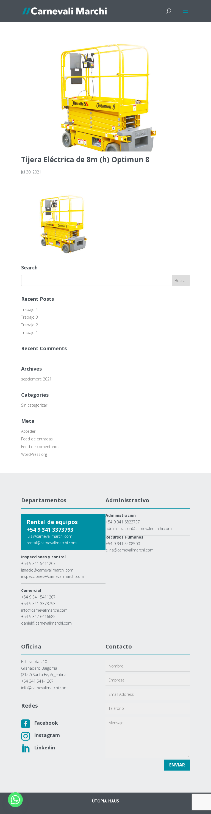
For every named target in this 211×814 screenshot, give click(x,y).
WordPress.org (34, 454)
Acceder (28, 431)
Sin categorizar (34, 405)
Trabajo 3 (29, 317)
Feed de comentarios (40, 446)
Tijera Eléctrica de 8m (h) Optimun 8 (85, 159)
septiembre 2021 (36, 379)
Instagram (47, 735)
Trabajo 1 (29, 332)
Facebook (46, 722)
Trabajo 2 (29, 324)
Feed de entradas (37, 439)
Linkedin (44, 747)
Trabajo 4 (29, 309)
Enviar (177, 765)
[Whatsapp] (15, 799)
